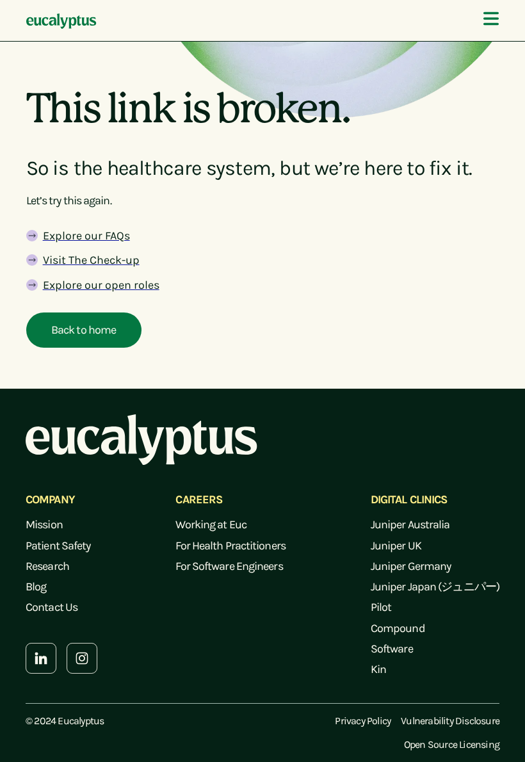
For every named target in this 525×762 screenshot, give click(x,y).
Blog (36, 587)
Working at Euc (210, 524)
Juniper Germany (411, 566)
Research (47, 566)
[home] (61, 20)
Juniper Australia (410, 524)
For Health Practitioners (230, 546)
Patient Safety (58, 546)
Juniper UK (396, 546)
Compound (398, 628)
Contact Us (51, 607)
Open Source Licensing (451, 744)
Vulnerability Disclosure (450, 721)
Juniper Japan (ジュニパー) (435, 587)
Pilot (381, 607)
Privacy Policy (363, 721)
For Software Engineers (228, 566)
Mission (44, 524)
